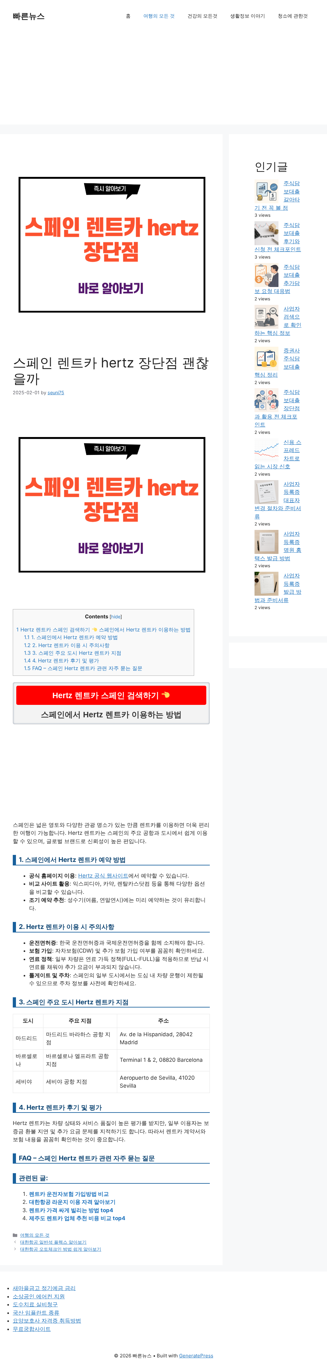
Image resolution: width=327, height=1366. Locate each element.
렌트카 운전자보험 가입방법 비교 (69, 1194)
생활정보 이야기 (247, 16)
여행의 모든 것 (159, 16)
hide (115, 617)
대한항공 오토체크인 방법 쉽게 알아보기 (60, 1249)
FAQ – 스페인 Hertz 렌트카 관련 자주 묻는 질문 (83, 668)
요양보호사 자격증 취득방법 (47, 1320)
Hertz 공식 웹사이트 (103, 875)
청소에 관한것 (293, 16)
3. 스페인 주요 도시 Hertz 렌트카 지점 (72, 653)
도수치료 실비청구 (35, 1304)
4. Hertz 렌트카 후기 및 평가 (61, 660)
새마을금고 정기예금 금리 (44, 1288)
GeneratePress (196, 1356)
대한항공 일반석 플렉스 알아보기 (53, 1242)
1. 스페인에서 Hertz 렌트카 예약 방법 (71, 637)
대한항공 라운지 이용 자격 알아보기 (72, 1202)
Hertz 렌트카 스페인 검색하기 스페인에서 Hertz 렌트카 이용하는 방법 (103, 629)
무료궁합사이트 (32, 1329)
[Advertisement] (163, 80)
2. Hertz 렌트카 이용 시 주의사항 (67, 645)
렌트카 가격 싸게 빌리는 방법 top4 (71, 1210)
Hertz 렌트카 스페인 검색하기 (106, 695)
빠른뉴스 (29, 16)
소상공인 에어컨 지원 (39, 1296)
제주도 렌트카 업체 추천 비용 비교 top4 (77, 1218)
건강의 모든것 (202, 16)
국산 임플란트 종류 (36, 1312)
